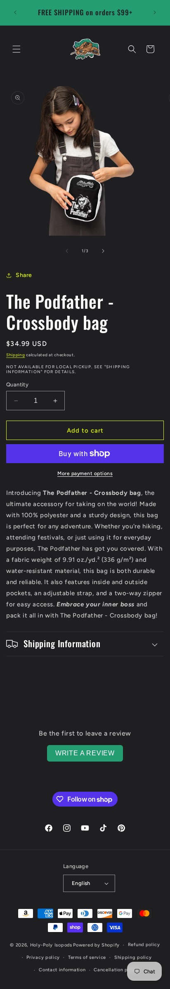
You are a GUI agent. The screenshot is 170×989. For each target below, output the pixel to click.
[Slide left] (67, 251)
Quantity (17, 384)
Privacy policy (43, 957)
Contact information (62, 969)
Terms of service (87, 957)
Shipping (15, 354)
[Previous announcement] (15, 12)
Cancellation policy (116, 969)
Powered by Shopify (96, 945)
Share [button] (24, 275)
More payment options (85, 473)
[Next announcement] (155, 12)
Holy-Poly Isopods (51, 945)
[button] (16, 49)
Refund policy (144, 944)
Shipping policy (133, 957)
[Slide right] (103, 251)
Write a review (85, 753)
